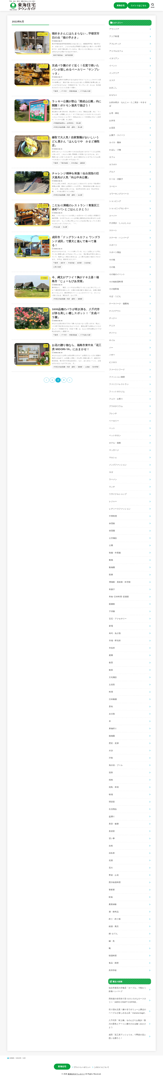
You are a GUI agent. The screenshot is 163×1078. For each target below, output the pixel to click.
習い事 (112, 838)
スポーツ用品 (115, 252)
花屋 (111, 860)
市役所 (112, 648)
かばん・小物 (115, 150)
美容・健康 (114, 824)
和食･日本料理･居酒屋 (119, 597)
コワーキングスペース (119, 194)
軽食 (111, 897)
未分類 (112, 714)
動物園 (112, 567)
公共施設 (113, 538)
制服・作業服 (115, 553)
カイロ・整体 (115, 142)
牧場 (111, 794)
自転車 (112, 853)
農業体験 (113, 904)
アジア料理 (114, 36)
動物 (111, 560)
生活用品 (113, 809)
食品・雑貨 (114, 963)
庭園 (111, 655)
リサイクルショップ (118, 494)
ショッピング (115, 201)
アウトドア (114, 29)
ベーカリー (114, 421)
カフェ (112, 157)
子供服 (112, 611)
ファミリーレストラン (119, 384)
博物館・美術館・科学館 (120, 582)
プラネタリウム (116, 406)
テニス (112, 326)
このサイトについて (101, 1067)
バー (111, 348)
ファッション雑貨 (117, 377)
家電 (111, 626)
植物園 (112, 736)
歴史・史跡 (114, 743)
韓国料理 (113, 956)
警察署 (112, 890)
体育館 (112, 523)
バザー (112, 355)
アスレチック (115, 44)
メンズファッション (118, 465)
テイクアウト (115, 311)
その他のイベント (117, 274)
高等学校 (113, 970)
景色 (111, 707)
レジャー (113, 501)
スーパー (113, 216)
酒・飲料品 (114, 912)
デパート (113, 333)
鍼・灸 (112, 941)
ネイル (112, 340)
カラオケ (113, 164)
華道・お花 (114, 875)
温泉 (111, 772)
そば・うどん (115, 296)
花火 (111, 868)
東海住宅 (121, 5)
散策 (111, 670)
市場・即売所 (115, 641)
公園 (111, 545)
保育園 (112, 531)
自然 (111, 846)
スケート (113, 230)
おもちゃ (113, 95)
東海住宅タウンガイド (76, 1074)
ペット (112, 428)
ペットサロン (115, 435)
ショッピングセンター (119, 208)
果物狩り (113, 729)
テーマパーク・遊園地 (119, 304)
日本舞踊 (113, 699)
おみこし (113, 88)
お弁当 (112, 120)
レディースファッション (120, 509)
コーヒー (113, 186)
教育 (111, 663)
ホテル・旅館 (115, 443)
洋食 (111, 758)
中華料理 (113, 516)
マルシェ (113, 458)
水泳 (111, 751)
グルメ (112, 172)
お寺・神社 (114, 113)
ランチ (112, 487)
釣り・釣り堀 (115, 919)
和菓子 (112, 589)
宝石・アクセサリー (118, 619)
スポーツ (113, 245)
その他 (112, 260)
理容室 (112, 802)
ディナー (113, 318)
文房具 (112, 685)
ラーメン (113, 479)
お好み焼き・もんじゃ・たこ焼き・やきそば (127, 104)
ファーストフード (117, 370)
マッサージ (114, 450)
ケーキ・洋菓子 (116, 179)
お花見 (112, 128)
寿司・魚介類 (115, 633)
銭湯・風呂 (114, 926)
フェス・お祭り (116, 399)
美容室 (112, 831)
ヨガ (111, 472)
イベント (113, 66)
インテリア (114, 73)
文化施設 (113, 677)
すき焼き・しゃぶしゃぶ (120, 223)
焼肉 (111, 780)
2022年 (18, 1058)
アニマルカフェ (116, 51)
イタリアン (114, 58)
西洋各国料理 (115, 882)
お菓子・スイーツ (117, 135)
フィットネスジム (117, 392)
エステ (112, 80)
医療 (111, 575)
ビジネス (113, 362)
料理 (111, 692)
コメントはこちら (138, 5)
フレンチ (113, 413)
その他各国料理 (116, 282)
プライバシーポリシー (82, 1067)
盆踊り (112, 816)
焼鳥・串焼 (114, 787)
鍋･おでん (113, 934)
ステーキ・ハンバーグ (119, 238)
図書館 (112, 604)
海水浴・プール (116, 765)
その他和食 (114, 289)
